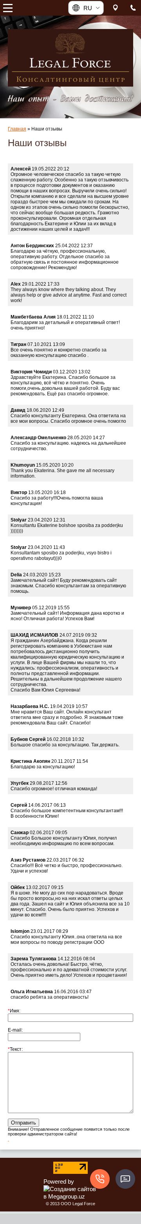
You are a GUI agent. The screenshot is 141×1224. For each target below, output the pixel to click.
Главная (17, 129)
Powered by (58, 1181)
